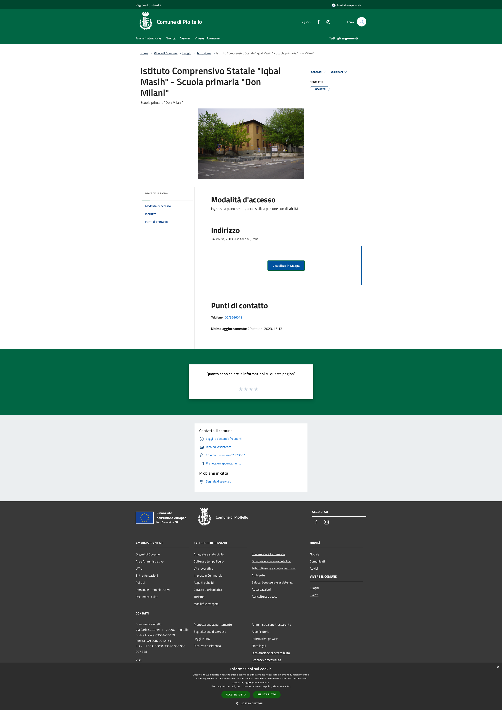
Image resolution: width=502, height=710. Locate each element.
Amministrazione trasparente (271, 624)
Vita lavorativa (203, 568)
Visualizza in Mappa (286, 265)
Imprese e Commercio (208, 575)
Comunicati (317, 561)
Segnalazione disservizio (210, 631)
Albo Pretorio (260, 631)
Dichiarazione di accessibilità (271, 652)
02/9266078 (233, 317)
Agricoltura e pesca (264, 596)
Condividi (317, 72)
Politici (140, 582)
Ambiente (258, 575)
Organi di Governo (148, 554)
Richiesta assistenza (207, 645)
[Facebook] (317, 21)
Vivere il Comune (165, 53)
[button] (251, 703)
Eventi (314, 595)
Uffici (139, 568)
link (289, 686)
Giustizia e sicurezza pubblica (271, 561)
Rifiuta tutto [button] (266, 694)
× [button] (497, 667)
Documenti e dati (147, 596)
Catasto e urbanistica (208, 589)
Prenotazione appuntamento (213, 624)
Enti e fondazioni (147, 575)
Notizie (314, 554)
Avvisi (314, 568)
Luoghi (186, 53)
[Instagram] (327, 21)
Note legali (259, 645)
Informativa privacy (265, 638)
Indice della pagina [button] (156, 193)
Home (144, 53)
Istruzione (204, 53)
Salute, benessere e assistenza (272, 582)
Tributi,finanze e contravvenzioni (274, 568)
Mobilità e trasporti (206, 603)
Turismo (199, 596)
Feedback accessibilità (266, 659)
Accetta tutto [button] (236, 694)
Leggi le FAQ (202, 638)
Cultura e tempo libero (209, 561)
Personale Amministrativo (153, 589)
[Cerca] (361, 21)
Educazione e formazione (268, 554)
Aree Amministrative (150, 561)
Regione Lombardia (148, 5)
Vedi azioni (336, 72)
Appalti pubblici (204, 582)
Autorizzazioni (261, 589)
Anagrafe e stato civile (209, 554)
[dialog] (251, 686)
